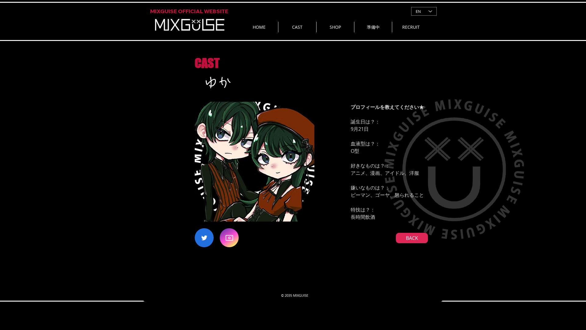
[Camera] (229, 237)
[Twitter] (204, 237)
